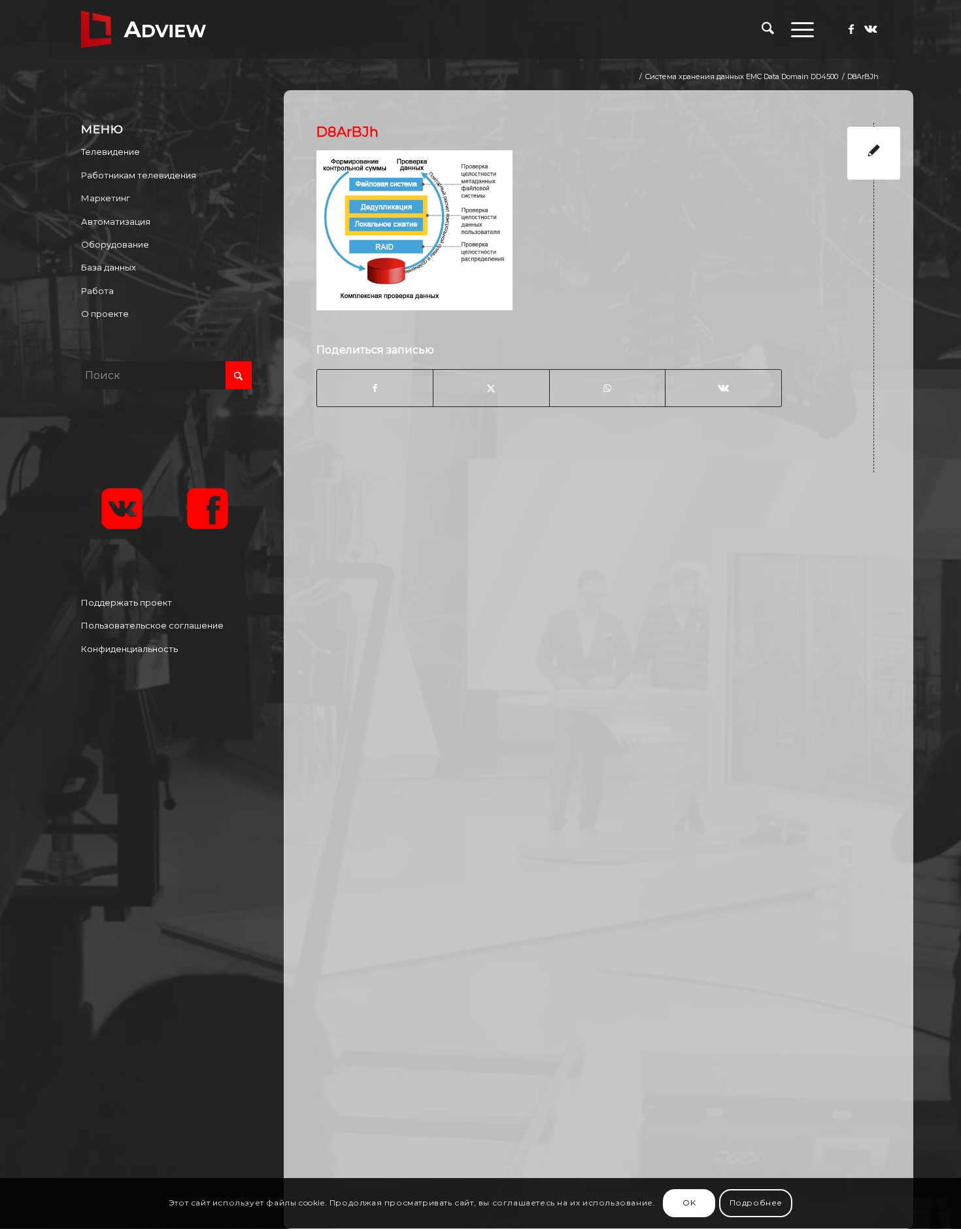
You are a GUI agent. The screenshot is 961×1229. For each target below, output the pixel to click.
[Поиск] (768, 29)
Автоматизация (115, 221)
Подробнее (756, 1203)
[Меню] (798, 29)
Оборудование (115, 244)
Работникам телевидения (138, 175)
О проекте (105, 313)
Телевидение (110, 151)
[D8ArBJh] (873, 153)
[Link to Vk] (871, 29)
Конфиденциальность (129, 649)
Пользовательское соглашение (152, 625)
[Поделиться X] (490, 388)
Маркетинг (105, 198)
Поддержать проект (126, 602)
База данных (108, 267)
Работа (97, 291)
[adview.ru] (144, 29)
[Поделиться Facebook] (375, 388)
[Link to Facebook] (851, 29)
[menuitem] (768, 29)
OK (689, 1203)
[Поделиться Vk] (723, 388)
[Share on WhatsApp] (607, 388)
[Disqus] (608, 653)
